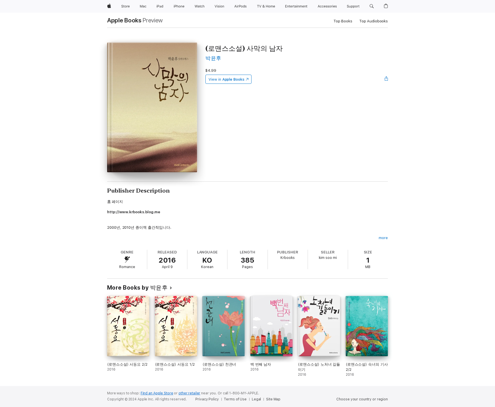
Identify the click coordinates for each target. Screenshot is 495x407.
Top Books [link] (342, 21)
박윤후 (213, 58)
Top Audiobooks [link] (373, 21)
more (383, 238)
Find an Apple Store (157, 393)
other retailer (189, 393)
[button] (371, 6)
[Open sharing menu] (386, 79)
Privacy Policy (207, 399)
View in (226, 79)
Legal (256, 399)
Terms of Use (235, 399)
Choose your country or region (362, 399)
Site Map (273, 399)
